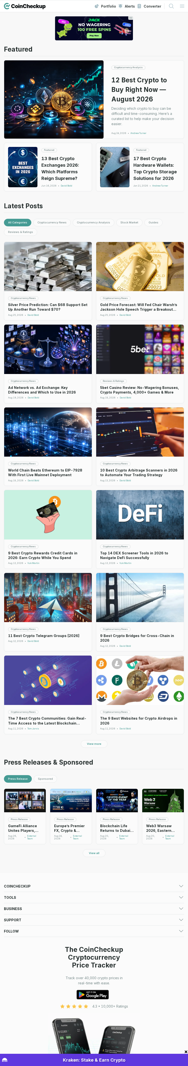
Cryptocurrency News (52, 222)
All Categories (17, 222)
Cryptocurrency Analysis (93, 222)
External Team (31, 837)
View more (94, 744)
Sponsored (45, 778)
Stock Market (129, 222)
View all (94, 853)
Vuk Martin (33, 563)
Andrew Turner (138, 133)
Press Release (18, 778)
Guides (153, 222)
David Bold (66, 186)
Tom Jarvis (33, 728)
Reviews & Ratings (20, 232)
